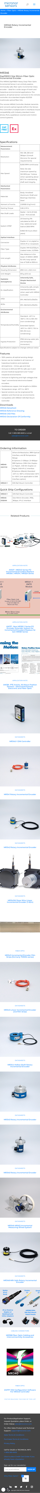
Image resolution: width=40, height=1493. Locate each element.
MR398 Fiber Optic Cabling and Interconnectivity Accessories (20, 1336)
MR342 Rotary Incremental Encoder (20, 847)
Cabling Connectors (20, 1331)
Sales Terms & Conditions (14, 1435)
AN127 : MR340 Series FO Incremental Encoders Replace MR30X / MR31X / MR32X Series (20, 571)
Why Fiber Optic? (11, 1476)
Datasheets (20, 737)
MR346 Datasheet (8, 408)
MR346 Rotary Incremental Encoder (20, 1173)
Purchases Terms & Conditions (16, 1439)
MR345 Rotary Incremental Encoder (20, 1120)
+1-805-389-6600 (10, 1452)
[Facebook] (26, 1487)
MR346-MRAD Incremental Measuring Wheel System (20, 1226)
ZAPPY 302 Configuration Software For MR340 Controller (20, 1391)
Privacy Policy (9, 1443)
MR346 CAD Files (7, 414)
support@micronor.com (21, 1431)
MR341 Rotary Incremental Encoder (20, 794)
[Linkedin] (10, 1487)
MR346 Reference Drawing (12, 411)
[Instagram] (32, 1487)
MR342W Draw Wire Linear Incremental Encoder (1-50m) (20, 901)
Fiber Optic (11, 10)
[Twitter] (21, 1487)
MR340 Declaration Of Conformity (15, 417)
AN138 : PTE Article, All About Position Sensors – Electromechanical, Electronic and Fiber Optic (20, 686)
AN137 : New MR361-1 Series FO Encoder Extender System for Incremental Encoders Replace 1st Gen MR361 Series (20, 629)
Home (3, 10)
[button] (6, 1489)
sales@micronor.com (20, 436)
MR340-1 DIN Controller (20, 741)
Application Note (20, 565)
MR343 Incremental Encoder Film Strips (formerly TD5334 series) (20, 956)
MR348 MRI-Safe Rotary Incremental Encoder (20, 1281)
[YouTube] (16, 1487)
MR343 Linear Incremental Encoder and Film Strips (20, 1011)
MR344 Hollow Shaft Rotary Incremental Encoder (20, 1066)
